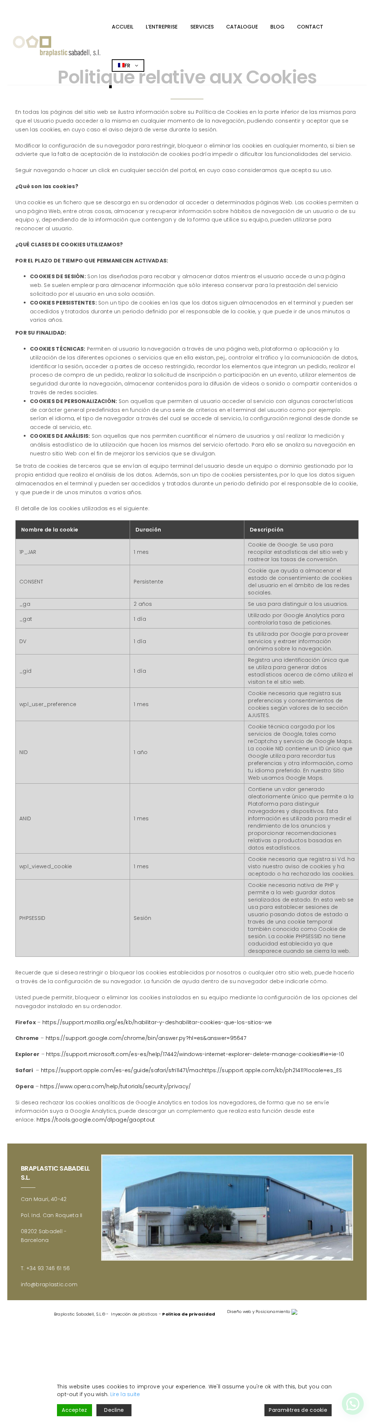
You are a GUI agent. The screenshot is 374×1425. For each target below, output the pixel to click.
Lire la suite (125, 1394)
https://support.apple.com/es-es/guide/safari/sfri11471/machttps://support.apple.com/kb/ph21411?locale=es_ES (191, 1070)
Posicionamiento (273, 1311)
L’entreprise (162, 26)
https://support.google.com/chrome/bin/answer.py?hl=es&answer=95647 (146, 1038)
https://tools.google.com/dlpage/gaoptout (96, 1119)
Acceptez (74, 1410)
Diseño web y (241, 1311)
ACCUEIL (122, 26)
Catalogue (242, 26)
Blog (277, 26)
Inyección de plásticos (134, 1314)
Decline (114, 1410)
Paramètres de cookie (298, 1410)
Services (202, 26)
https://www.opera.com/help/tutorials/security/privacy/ (115, 1086)
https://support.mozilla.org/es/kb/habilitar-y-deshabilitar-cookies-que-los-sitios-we (157, 1022)
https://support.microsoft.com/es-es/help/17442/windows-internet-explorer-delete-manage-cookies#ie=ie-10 (195, 1054)
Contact (310, 26)
